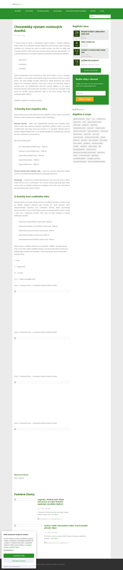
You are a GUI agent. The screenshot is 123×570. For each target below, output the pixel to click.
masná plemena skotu (79, 128)
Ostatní (93, 11)
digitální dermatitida (78, 119)
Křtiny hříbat (94, 125)
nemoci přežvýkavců (93, 131)
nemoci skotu (104, 131)
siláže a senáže (93, 146)
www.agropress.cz (56, 519)
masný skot (90, 128)
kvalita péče (85, 125)
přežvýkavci (87, 143)
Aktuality (48, 508)
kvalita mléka (76, 125)
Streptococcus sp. (91, 149)
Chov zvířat (29, 11)
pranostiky (84, 140)
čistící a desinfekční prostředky (96, 161)
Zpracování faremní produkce (76, 11)
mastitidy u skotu (100, 128)
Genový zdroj (77, 122)
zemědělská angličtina (79, 158)
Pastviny (103, 137)
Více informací (8, 550)
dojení (88, 119)
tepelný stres (100, 152)
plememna (76, 140)
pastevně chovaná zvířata (92, 137)
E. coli (93, 119)
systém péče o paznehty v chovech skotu (84, 152)
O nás (102, 11)
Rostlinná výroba (43, 11)
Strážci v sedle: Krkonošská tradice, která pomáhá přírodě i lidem (66, 526)
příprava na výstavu (97, 143)
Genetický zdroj (101, 119)
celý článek (54, 514)
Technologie (57, 11)
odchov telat (87, 134)
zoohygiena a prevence (93, 158)
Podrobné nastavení (18, 561)
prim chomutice (88, 42)
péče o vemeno (77, 143)
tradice (75, 155)
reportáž (75, 146)
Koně (23, 35)
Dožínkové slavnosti (90, 60)
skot (100, 146)
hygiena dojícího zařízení (94, 122)
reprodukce (83, 146)
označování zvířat (78, 137)
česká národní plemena (79, 161)
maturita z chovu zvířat (79, 131)
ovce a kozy (96, 134)
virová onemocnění (84, 155)
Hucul (84, 122)
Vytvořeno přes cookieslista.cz (12, 566)
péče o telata (103, 140)
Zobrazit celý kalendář (91, 70)
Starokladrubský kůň (78, 149)
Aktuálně (18, 11)
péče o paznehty (93, 140)
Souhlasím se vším (19, 556)
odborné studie (77, 134)
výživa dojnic (95, 155)
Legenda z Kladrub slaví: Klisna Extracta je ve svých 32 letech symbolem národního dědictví (51, 501)
